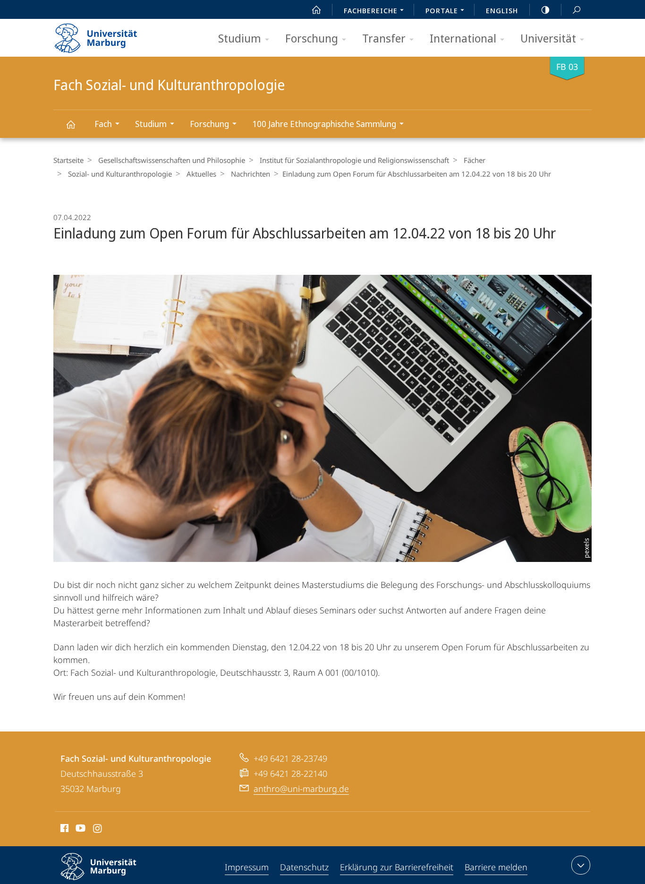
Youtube (79, 829)
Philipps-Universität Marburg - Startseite (112, 35)
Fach (103, 123)
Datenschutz (304, 867)
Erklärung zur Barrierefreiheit (396, 867)
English (502, 10)
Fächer (474, 160)
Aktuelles (201, 173)
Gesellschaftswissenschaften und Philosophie (171, 160)
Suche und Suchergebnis (576, 9)
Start (316, 9)
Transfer (384, 38)
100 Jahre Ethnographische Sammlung (324, 123)
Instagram (98, 829)
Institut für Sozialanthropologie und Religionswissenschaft (354, 160)
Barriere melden (496, 867)
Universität (548, 38)
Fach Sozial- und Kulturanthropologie (70, 124)
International (463, 38)
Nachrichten (250, 173)
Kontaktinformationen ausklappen (580, 865)
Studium (239, 38)
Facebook (63, 829)
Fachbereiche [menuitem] (371, 10)
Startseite (68, 160)
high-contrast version (545, 9)
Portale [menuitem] (441, 10)
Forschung (311, 38)
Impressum (247, 867)
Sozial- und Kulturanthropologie (120, 173)
